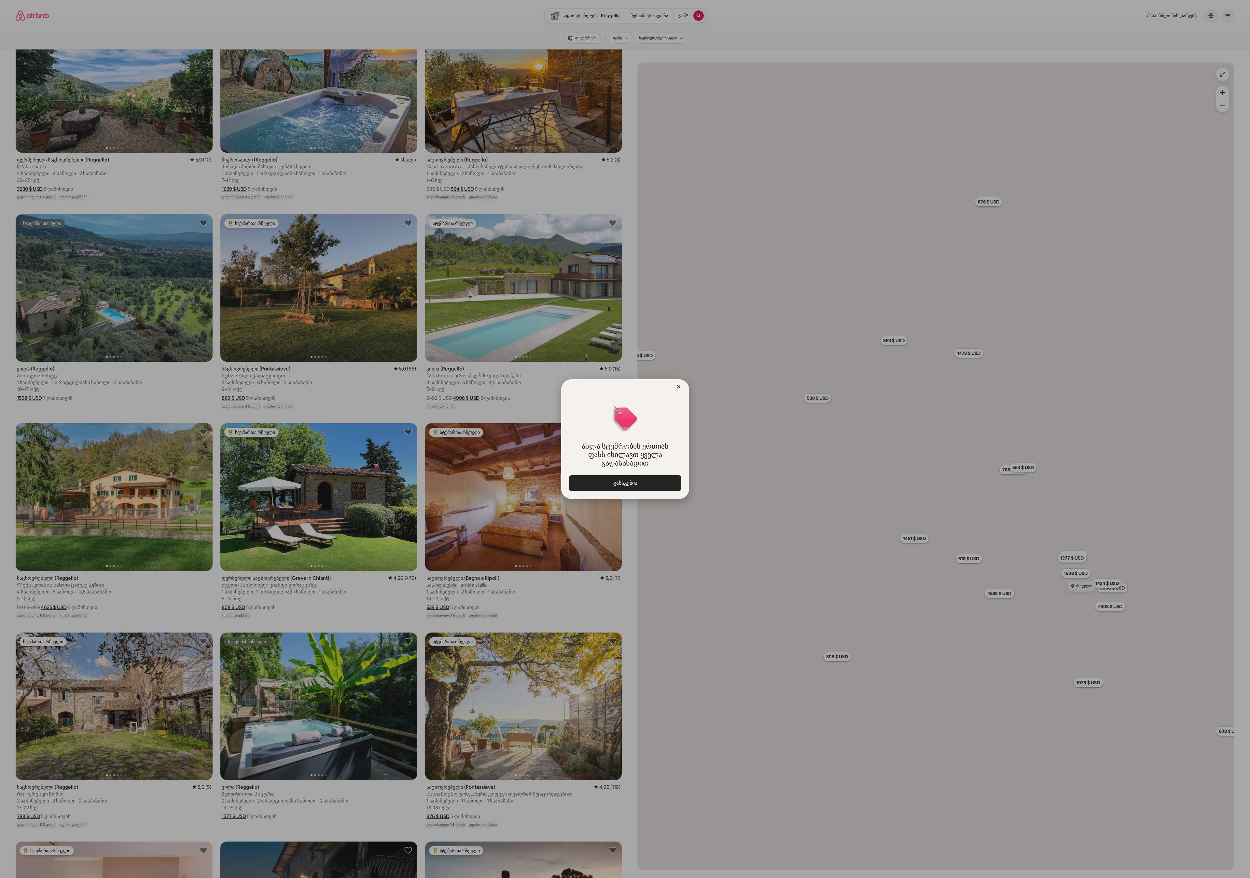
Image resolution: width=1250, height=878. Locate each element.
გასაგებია (625, 483)
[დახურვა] (678, 386)
